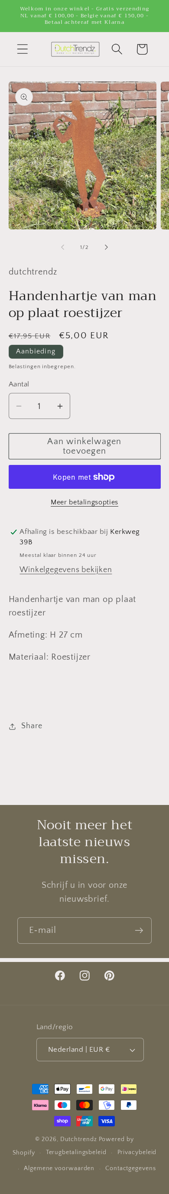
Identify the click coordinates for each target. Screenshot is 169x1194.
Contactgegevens (130, 1168)
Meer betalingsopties (84, 502)
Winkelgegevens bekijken (66, 570)
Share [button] (31, 726)
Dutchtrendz (78, 1139)
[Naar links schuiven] (62, 247)
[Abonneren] (139, 930)
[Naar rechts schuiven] (106, 247)
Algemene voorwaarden (59, 1168)
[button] (22, 49)
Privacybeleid (137, 1152)
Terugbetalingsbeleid (76, 1152)
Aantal (19, 384)
